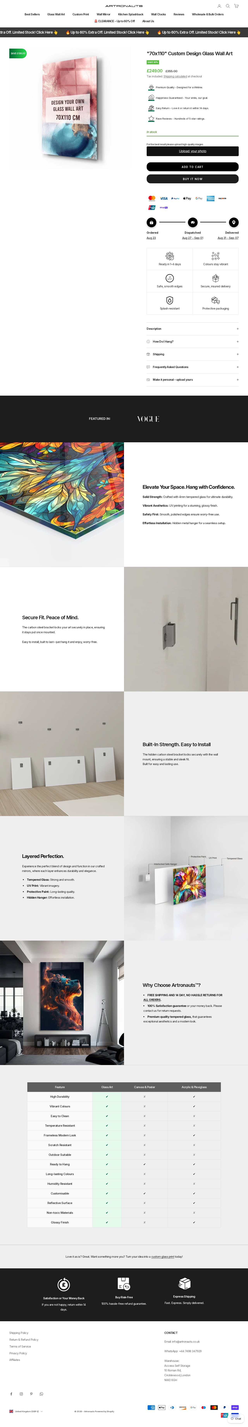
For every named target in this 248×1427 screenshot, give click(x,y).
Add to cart (192, 167)
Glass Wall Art (56, 14)
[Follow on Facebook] (11, 1394)
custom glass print (162, 1256)
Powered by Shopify (104, 1411)
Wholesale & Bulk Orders (207, 14)
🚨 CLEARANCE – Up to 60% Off (114, 21)
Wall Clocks (158, 14)
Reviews (179, 14)
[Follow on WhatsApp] (41, 1394)
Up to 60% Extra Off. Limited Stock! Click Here (54, 32)
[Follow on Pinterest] (31, 1394)
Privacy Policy (18, 1353)
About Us (148, 21)
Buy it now (192, 179)
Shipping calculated (175, 76)
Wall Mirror (103, 14)
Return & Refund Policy (23, 1339)
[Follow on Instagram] (21, 1394)
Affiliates (14, 1360)
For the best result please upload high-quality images (175, 144)
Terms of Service (20, 1346)
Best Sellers (32, 14)
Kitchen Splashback (130, 14)
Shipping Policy (18, 1333)
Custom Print (80, 14)
